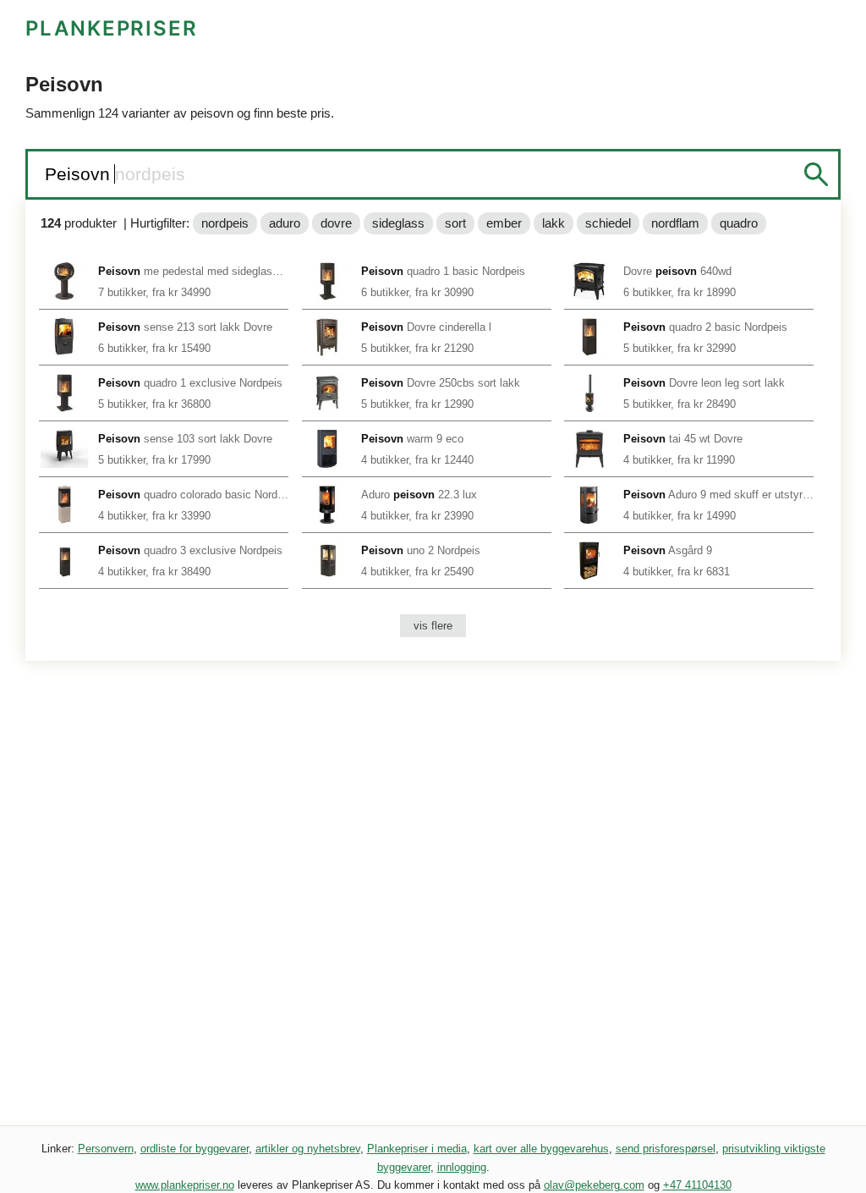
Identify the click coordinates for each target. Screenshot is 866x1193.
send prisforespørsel (665, 1148)
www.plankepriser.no (184, 1185)
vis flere (433, 625)
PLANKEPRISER (111, 28)
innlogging (461, 1167)
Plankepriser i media (417, 1148)
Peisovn (80, 174)
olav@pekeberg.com (594, 1185)
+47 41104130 (697, 1185)
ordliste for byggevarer (194, 1148)
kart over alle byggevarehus (541, 1148)
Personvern (106, 1148)
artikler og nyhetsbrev (307, 1148)
